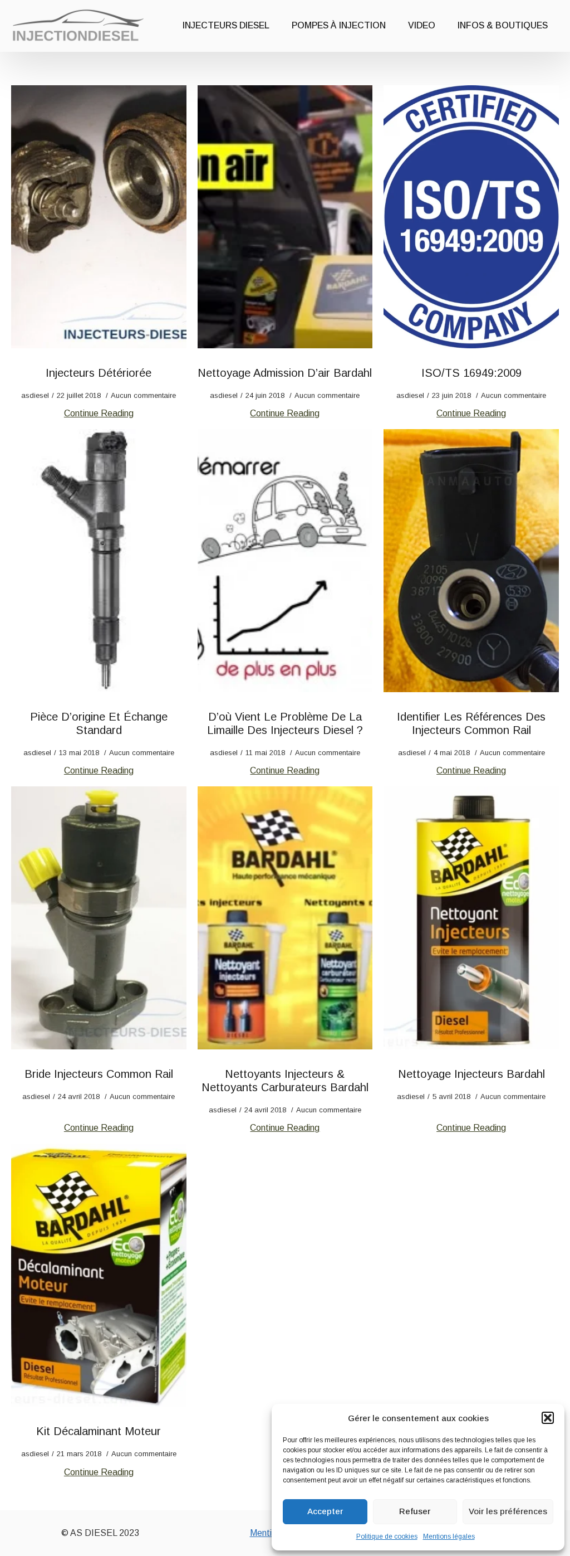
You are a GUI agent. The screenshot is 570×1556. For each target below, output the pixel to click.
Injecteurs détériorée (98, 373)
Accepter (325, 1511)
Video (421, 25)
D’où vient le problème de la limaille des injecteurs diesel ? (285, 723)
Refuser (414, 1511)
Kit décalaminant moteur (98, 1431)
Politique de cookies (386, 1536)
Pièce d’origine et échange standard (99, 723)
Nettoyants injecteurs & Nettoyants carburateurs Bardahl (285, 1080)
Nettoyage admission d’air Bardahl (285, 373)
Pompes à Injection (339, 25)
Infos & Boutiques (503, 25)
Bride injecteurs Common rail (98, 1074)
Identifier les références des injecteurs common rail (471, 723)
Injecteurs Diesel (226, 25)
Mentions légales (449, 1536)
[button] (547, 1417)
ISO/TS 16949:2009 (471, 373)
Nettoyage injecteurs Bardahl (471, 1074)
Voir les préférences (508, 1511)
